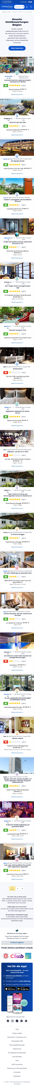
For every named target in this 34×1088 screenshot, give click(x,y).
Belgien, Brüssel (17, 255)
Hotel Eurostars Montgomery (17, 746)
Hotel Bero (13, 665)
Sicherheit (17, 1072)
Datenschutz (17, 1049)
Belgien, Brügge (18, 505)
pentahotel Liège (14, 834)
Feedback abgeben (17, 942)
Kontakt (22, 2)
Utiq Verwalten (17, 1057)
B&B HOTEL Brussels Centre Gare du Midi (18, 582)
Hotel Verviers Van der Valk (13, 169)
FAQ (17, 1029)
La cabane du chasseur (14, 623)
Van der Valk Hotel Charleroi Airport (18, 459)
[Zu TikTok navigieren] (17, 1020)
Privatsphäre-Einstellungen (17, 1053)
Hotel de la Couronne (14, 874)
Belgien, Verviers (17, 170)
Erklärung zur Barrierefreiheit (17, 1068)
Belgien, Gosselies (17, 463)
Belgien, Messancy (18, 380)
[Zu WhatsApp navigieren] (26, 1020)
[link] (27, 7)
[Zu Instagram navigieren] (12, 1020)
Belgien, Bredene (17, 210)
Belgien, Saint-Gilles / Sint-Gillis (18, 584)
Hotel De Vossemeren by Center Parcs (17, 338)
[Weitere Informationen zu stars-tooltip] (25, 89)
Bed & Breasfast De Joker (13, 707)
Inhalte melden (17, 1033)
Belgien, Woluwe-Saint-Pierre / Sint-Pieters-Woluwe (17, 749)
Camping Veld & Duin (14, 209)
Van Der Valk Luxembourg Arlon (17, 376)
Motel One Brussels (14, 421)
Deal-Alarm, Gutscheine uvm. (17, 1037)
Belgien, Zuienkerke (17, 131)
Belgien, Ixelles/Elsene (18, 299)
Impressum (17, 1076)
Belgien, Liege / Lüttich (18, 836)
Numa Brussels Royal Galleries (18, 251)
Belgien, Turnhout (17, 709)
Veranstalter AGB (17, 1041)
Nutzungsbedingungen (17, 1045)
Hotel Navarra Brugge (13, 503)
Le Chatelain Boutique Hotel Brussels (17, 295)
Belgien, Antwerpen (18, 91)
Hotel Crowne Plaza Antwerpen (18, 790)
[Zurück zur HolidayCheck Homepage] (7, 7)
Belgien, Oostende (17, 667)
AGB (17, 1060)
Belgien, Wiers (17, 624)
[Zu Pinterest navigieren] (21, 1020)
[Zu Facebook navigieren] (7, 1020)
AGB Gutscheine (17, 1064)
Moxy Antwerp (14, 89)
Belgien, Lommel (17, 339)
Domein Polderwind (13, 130)
